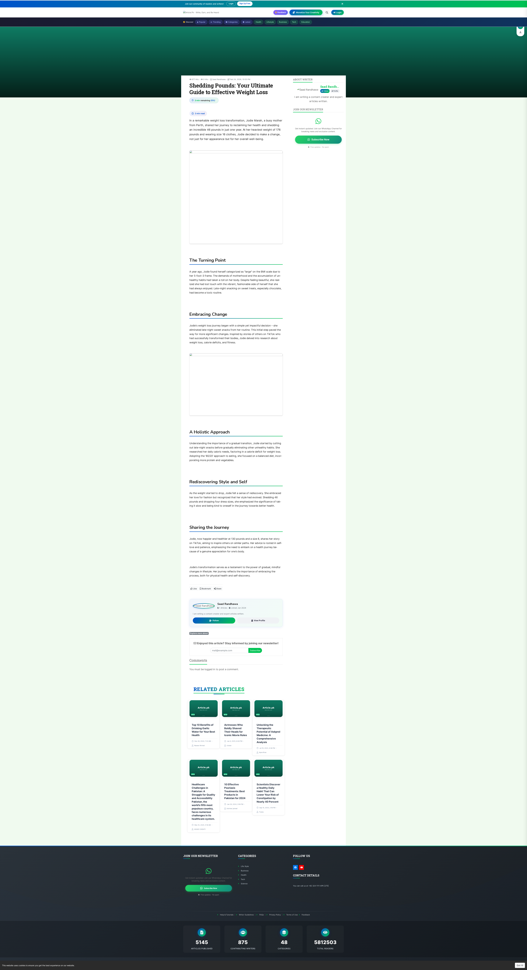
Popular (202, 22)
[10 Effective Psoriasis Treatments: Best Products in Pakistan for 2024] (236, 768)
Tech (294, 22)
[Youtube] (301, 867)
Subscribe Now (320, 139)
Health (258, 22)
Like (195, 588)
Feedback (306, 915)
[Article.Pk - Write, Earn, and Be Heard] (201, 12)
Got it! (520, 965)
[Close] (342, 3)
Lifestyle (270, 22)
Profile (335, 91)
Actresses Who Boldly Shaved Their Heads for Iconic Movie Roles (235, 730)
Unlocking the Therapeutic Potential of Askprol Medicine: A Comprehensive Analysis (268, 733)
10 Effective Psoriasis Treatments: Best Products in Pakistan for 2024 (234, 791)
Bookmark (206, 588)
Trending (217, 22)
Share (218, 588)
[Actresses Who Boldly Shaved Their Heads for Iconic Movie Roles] (236, 708)
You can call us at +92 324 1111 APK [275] (311, 886)
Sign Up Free (244, 3)
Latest (247, 22)
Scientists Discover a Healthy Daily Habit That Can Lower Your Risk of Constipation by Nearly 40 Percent (268, 793)
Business (283, 22)
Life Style (245, 866)
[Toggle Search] (327, 12)
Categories (233, 22)
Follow (216, 620)
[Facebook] (295, 867)
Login (231, 3)
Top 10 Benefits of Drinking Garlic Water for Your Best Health (203, 730)
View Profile (259, 620)
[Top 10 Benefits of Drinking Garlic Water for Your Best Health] (204, 708)
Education (305, 22)
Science (244, 883)
